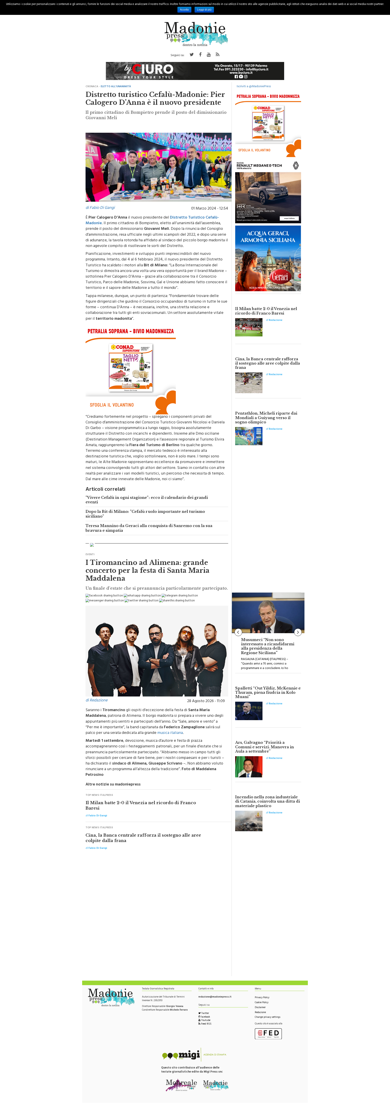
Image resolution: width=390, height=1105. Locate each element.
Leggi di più (204, 9)
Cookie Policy (261, 1002)
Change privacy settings (267, 1017)
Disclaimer (260, 1007)
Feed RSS (205, 1024)
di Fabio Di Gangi (100, 208)
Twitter (205, 1013)
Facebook (205, 1017)
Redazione (260, 1012)
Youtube (205, 1020)
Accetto (184, 9)
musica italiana (170, 733)
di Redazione (96, 701)
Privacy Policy (262, 997)
